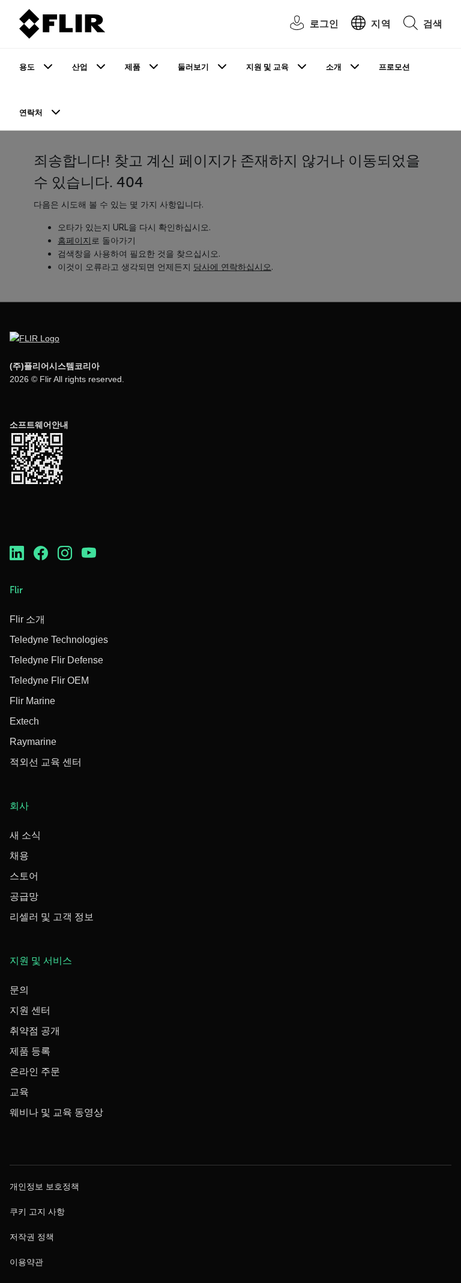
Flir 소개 (27, 619)
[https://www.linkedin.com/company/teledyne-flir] (17, 553)
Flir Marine (32, 701)
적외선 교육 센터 (46, 762)
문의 (19, 990)
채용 (19, 856)
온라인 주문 (35, 1071)
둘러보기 (193, 66)
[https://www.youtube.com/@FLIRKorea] (89, 553)
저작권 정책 (32, 1237)
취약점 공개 (35, 1031)
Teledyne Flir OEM (49, 680)
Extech (24, 721)
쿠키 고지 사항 (37, 1211)
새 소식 (25, 835)
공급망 (24, 896)
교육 (19, 1092)
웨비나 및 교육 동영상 (56, 1112)
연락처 (31, 112)
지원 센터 (30, 1010)
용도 (27, 66)
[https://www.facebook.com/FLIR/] (41, 553)
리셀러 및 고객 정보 (52, 917)
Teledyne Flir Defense (56, 660)
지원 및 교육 (267, 66)
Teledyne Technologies (59, 640)
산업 (80, 66)
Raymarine (33, 742)
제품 (132, 66)
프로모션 (394, 66)
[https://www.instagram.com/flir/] (65, 553)
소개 (334, 66)
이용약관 (26, 1262)
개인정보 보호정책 (44, 1186)
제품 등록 (30, 1051)
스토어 (24, 876)
